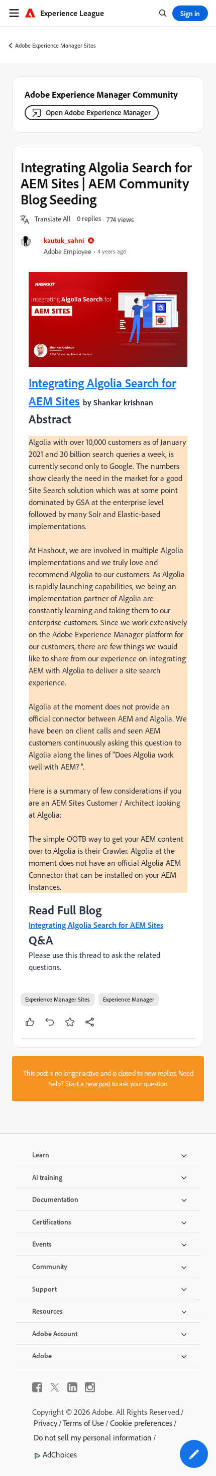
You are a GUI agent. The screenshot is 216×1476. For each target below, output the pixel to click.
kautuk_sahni (64, 240)
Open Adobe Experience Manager (98, 112)
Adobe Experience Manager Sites (55, 45)
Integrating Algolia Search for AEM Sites (96, 925)
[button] (53, 219)
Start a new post (88, 1083)
